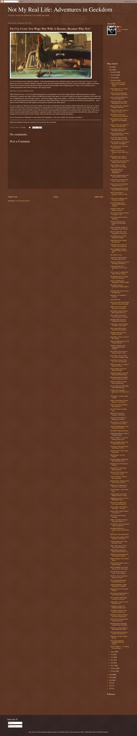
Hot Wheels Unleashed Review (119, 431)
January (113, 671)
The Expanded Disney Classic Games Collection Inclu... (119, 632)
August (113, 651)
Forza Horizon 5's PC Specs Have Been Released (118, 129)
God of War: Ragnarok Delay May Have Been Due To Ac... (119, 138)
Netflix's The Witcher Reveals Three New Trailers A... (118, 520)
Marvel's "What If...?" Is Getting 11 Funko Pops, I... (119, 647)
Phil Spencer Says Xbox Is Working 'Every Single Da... (119, 157)
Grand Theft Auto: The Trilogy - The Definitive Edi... (119, 89)
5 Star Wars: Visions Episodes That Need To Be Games (119, 324)
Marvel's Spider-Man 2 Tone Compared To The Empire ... (119, 232)
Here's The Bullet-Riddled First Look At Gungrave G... (119, 98)
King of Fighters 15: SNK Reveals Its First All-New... (118, 165)
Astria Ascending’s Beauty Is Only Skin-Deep (118, 477)
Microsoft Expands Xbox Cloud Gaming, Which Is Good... (119, 176)
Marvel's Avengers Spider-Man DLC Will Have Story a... (119, 460)
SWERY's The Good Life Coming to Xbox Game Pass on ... (119, 152)
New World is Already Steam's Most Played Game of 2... (119, 311)
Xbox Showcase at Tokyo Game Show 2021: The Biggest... (119, 142)
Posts (11, 723)
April (112, 663)
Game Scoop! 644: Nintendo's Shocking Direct (119, 405)
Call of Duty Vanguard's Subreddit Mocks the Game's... (117, 642)
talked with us (90, 106)
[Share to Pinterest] (41, 128)
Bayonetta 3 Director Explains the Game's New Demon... (119, 615)
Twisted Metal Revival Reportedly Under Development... (116, 171)
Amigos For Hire (91, 81)
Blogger (106, 732)
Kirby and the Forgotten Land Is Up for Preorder (119, 563)
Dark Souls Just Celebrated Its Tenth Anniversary (119, 619)
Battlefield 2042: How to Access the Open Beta (119, 291)
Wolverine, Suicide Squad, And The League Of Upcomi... (119, 555)
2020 (110, 674)
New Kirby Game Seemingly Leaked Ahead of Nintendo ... (119, 624)
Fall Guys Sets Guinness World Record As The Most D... (119, 537)
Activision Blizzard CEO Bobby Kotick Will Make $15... (119, 386)
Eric (120, 27)
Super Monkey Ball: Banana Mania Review (118, 241)
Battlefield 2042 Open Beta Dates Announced (118, 333)
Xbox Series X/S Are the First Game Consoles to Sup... (119, 352)
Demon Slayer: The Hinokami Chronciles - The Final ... (118, 507)
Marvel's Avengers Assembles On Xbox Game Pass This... (119, 378)
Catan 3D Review (115, 299)
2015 (110, 683)
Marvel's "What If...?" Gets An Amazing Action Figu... (119, 438)
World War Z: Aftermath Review (119, 534)
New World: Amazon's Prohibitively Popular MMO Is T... (119, 286)
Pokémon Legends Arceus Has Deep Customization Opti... (119, 373)
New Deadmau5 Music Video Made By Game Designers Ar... (118, 120)
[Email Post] (29, 127)
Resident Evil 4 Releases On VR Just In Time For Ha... (118, 486)
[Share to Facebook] (39, 128)
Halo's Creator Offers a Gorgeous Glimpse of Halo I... (118, 194)
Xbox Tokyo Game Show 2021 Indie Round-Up (119, 147)
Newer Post (12, 197)
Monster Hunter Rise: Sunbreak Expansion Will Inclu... (119, 106)
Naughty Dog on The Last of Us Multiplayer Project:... (119, 499)
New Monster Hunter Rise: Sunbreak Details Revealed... (119, 115)
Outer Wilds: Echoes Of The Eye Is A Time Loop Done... (119, 360)
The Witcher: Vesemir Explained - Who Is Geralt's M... (119, 524)
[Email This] (33, 128)
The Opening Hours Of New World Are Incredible (118, 236)
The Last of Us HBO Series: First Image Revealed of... (118, 503)
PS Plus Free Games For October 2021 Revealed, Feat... (118, 223)
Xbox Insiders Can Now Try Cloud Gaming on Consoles (119, 316)
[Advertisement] (55, 192)
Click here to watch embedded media (21, 91)
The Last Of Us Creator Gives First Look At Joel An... (119, 473)
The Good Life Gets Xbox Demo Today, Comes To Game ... (119, 161)
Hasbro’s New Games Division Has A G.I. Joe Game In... (119, 401)
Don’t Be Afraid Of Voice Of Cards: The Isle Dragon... (118, 572)
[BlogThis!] (35, 128)
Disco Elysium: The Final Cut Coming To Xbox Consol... (118, 422)
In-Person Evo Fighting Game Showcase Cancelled (119, 199)
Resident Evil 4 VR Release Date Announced (118, 468)
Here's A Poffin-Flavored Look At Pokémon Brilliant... (119, 342)
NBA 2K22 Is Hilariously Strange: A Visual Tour (117, 414)
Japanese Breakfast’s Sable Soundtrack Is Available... (118, 585)
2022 (110, 67)
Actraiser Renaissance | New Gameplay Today (118, 542)
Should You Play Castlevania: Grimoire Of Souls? (119, 576)
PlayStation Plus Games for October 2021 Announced (118, 245)
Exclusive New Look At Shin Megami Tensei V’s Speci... (119, 494)
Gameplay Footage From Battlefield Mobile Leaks (118, 606)
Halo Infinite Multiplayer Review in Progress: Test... (119, 213)
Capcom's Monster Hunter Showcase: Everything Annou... (117, 84)
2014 (110, 686)
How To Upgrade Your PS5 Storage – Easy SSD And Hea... (118, 250)
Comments (13, 726)
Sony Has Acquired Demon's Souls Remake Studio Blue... (119, 93)
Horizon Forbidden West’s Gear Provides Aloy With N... (119, 427)
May (112, 660)
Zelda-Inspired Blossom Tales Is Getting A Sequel (119, 434)
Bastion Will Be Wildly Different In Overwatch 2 (119, 511)
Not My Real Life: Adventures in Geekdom (60, 9)
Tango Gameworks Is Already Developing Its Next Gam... (119, 102)
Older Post (99, 197)
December (114, 72)
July (112, 654)
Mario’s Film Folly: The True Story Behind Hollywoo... (118, 546)
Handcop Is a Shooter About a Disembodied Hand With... (119, 628)
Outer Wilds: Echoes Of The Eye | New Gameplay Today (119, 356)
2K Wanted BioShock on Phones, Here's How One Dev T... (119, 530)
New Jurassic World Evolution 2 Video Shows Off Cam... (119, 594)
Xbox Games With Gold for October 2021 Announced (118, 329)
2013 (110, 688)
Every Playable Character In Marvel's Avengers (118, 369)
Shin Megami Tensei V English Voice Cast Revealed (119, 277)
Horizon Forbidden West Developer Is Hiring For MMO (119, 281)
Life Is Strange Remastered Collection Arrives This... (118, 581)
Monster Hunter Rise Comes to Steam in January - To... (119, 111)
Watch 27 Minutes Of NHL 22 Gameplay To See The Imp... (119, 228)
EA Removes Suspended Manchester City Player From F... (119, 392)
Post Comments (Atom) (23, 201)
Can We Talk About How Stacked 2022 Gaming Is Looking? (118, 204)
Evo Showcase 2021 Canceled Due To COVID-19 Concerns (119, 189)
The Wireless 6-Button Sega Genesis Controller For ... (118, 611)
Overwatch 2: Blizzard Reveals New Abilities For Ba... (119, 447)
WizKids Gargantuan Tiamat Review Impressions (118, 382)
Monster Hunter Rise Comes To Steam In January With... (119, 125)
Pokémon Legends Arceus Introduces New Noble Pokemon (118, 347)
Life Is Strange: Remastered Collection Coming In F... (118, 598)
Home (55, 197)
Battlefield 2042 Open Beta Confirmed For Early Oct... (118, 320)
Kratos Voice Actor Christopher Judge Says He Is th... (119, 184)
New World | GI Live (116, 255)
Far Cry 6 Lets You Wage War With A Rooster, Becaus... (119, 272)
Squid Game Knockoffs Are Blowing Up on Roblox (118, 418)
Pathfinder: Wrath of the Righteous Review (117, 209)
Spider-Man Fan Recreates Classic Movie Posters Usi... (119, 550)
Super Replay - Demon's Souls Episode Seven (119, 602)
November (114, 75)
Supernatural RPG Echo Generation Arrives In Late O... (118, 268)
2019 (110, 677)
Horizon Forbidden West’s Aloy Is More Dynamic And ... (119, 442)
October (113, 77)
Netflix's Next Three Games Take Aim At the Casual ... (118, 307)
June (112, 657)
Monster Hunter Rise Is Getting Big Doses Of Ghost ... (119, 134)
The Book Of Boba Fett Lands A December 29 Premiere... (119, 262)
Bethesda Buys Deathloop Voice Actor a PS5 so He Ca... (119, 481)
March (113, 665)
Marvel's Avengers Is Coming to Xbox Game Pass (119, 365)
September (114, 80)
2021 (110, 70)
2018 (110, 680)
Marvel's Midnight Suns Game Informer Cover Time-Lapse (119, 568)
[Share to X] (37, 128)
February (113, 668)
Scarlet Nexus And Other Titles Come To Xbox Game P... (119, 180)
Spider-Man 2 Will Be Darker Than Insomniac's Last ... (118, 258)
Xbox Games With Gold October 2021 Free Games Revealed (119, 303)
